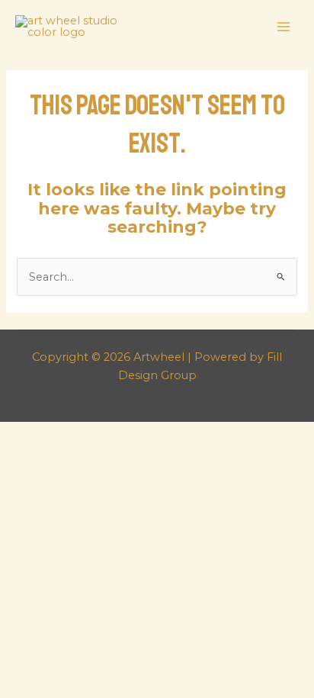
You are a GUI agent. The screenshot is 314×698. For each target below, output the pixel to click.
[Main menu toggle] (283, 26)
